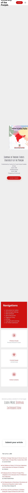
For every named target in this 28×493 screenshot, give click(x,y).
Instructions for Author (12, 310)
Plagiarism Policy (10, 317)
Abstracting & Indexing (12, 312)
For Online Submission (12, 322)
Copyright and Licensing (12, 321)
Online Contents (14, 380)
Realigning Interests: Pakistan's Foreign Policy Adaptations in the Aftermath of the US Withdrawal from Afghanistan (14, 474)
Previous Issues (14, 341)
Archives (8, 319)
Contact (19, 2)
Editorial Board (10, 314)
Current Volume (14, 178)
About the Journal (11, 315)
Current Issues (14, 360)
